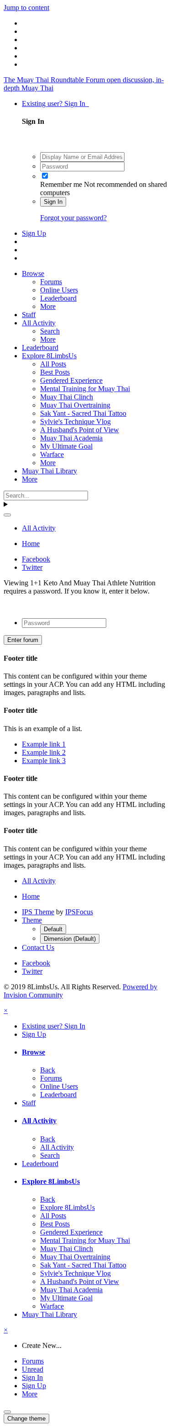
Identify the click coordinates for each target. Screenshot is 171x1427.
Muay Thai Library (49, 471)
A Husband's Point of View (79, 430)
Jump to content (26, 7)
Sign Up (34, 233)
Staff (29, 314)
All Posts (53, 364)
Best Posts (55, 372)
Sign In (53, 201)
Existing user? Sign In (55, 103)
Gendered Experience (71, 380)
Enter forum (22, 640)
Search (50, 331)
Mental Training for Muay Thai (85, 389)
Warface (52, 454)
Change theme (26, 1418)
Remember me (61, 184)
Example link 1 (44, 744)
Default (53, 929)
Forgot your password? (73, 218)
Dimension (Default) (70, 938)
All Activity (39, 323)
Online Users (59, 290)
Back (47, 1070)
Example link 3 (44, 760)
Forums (51, 282)
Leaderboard (58, 298)
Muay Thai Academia (71, 438)
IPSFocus (79, 912)
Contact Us (38, 947)
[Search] (7, 515)
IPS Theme (38, 912)
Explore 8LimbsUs (49, 356)
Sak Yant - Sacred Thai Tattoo (83, 413)
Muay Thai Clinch (66, 397)
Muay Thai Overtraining (75, 405)
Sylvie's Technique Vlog (75, 421)
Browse (33, 273)
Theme (32, 920)
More (48, 306)
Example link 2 (44, 752)
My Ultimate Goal (66, 446)
